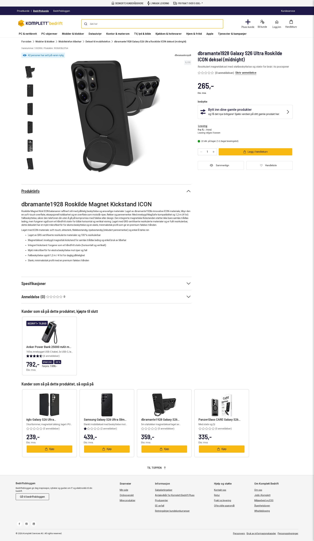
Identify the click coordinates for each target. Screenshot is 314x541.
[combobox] (152, 23)
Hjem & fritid (194, 33)
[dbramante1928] (183, 55)
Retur (217, 495)
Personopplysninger (288, 533)
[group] (115, 116)
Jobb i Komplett (262, 495)
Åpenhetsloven (262, 505)
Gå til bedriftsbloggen (32, 496)
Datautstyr (95, 33)
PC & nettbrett (28, 33)
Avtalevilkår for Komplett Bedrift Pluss (174, 495)
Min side (124, 490)
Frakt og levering (222, 500)
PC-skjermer (49, 33)
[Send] (86, 24)
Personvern (239, 533)
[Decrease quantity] (201, 152)
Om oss (258, 490)
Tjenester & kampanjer (232, 33)
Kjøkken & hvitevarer (169, 33)
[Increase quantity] (213, 152)
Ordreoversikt (127, 495)
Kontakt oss (220, 490)
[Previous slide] (42, 117)
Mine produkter (127, 500)
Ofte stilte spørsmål (224, 505)
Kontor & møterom (118, 33)
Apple (209, 33)
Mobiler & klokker (73, 33)
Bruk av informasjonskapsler (261, 533)
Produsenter (161, 500)
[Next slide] (188, 117)
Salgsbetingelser (163, 490)
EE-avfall (159, 505)
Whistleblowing (262, 511)
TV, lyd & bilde (142, 33)
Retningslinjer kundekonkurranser (172, 511)
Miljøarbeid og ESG (263, 500)
